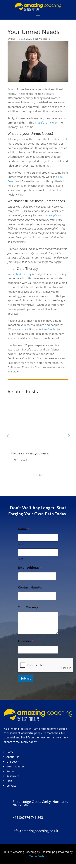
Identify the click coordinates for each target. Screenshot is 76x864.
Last (20, 558)
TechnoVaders (38, 856)
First (20, 544)
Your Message (29, 607)
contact (23, 329)
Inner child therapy (19, 274)
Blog (9, 781)
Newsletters (42, 38)
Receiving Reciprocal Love (39, 453)
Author (10, 771)
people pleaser (53, 215)
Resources (12, 776)
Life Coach (48, 329)
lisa (13, 38)
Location (25, 641)
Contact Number (30, 587)
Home (10, 752)
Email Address (29, 567)
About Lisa (12, 757)
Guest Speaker (15, 766)
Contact (11, 785)
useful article (45, 122)
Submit (25, 678)
